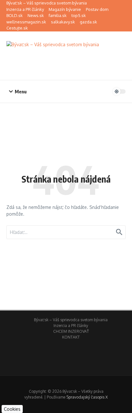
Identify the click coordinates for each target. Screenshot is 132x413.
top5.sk (78, 15)
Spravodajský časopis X (87, 397)
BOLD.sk (14, 15)
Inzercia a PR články (25, 9)
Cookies (12, 409)
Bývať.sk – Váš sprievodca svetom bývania (46, 2)
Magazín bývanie (65, 9)
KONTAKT (71, 337)
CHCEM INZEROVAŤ (71, 331)
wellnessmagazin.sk (26, 21)
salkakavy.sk (63, 21)
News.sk (36, 15)
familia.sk (58, 15)
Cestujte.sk (17, 27)
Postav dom (97, 9)
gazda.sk (88, 21)
